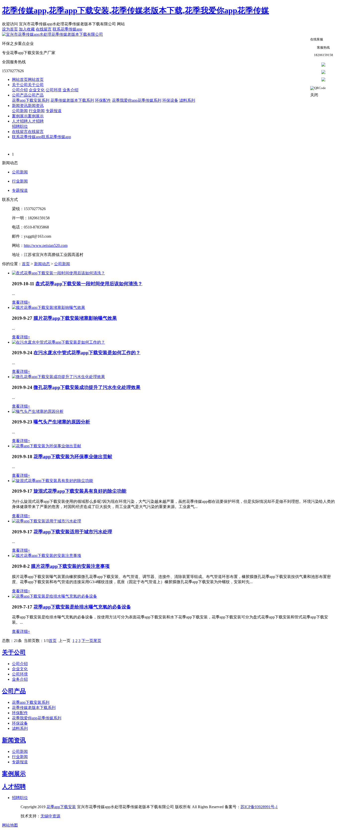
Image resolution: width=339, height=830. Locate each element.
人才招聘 (14, 786)
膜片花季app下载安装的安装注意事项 (70, 566)
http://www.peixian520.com (46, 245)
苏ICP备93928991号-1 (259, 807)
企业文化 (37, 90)
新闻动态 (42, 264)
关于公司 (14, 652)
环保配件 (103, 100)
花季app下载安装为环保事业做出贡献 (73, 456)
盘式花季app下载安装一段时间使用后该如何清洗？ (88, 283)
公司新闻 (20, 111)
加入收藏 (27, 29)
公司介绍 (20, 90)
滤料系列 (187, 100)
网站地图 (10, 825)
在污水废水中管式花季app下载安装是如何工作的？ (87, 352)
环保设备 (170, 100)
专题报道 (54, 111)
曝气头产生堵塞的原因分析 (62, 421)
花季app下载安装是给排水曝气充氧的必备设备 (82, 606)
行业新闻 (37, 111)
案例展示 (14, 773)
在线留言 (44, 29)
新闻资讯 (14, 740)
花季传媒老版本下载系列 (72, 100)
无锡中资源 (50, 816)
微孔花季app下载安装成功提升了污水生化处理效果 (87, 387)
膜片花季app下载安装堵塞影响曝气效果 (75, 318)
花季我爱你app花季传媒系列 (136, 100)
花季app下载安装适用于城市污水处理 (73, 531)
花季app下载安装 (61, 807)
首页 (26, 264)
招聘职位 (20, 126)
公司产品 (14, 691)
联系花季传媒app (67, 29)
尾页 (97, 640)
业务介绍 (70, 90)
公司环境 (54, 90)
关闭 (314, 95)
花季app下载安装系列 (30, 100)
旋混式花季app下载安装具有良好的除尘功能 (80, 491)
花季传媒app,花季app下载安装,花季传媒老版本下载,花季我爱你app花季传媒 (135, 10)
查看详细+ (21, 302)
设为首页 (10, 29)
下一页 (87, 640)
